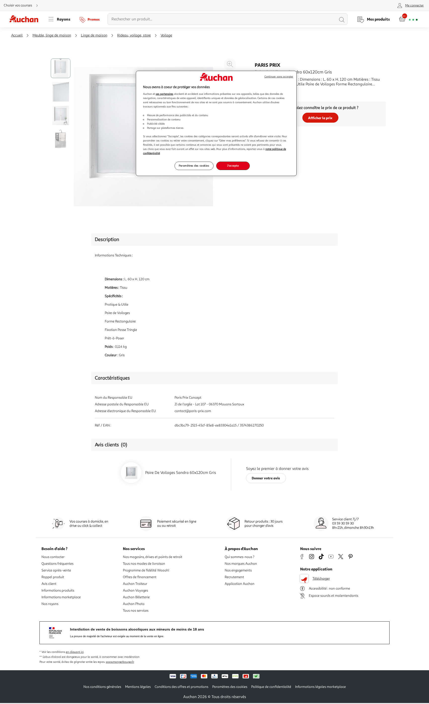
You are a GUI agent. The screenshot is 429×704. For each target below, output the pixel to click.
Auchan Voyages (135, 590)
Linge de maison (94, 35)
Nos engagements (238, 570)
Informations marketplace (61, 597)
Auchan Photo (133, 604)
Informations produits (57, 590)
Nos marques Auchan (241, 564)
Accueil (17, 35)
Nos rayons (49, 604)
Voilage (166, 35)
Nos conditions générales (102, 687)
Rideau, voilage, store (134, 35)
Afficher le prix (320, 118)
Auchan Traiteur (135, 584)
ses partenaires (164, 94)
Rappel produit (52, 577)
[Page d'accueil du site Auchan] (25, 19)
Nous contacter (53, 557)
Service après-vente (56, 570)
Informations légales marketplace (320, 687)
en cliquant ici (75, 652)
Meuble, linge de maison (52, 35)
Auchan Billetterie (136, 597)
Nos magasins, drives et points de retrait (152, 557)
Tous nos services (135, 610)
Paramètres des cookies (194, 165)
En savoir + (264, 91)
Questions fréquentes (57, 564)
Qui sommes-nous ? (239, 557)
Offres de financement (139, 577)
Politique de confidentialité (271, 687)
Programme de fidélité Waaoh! (146, 570)
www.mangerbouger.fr (120, 662)
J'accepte (233, 165)
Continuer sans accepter (278, 76)
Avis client (48, 584)
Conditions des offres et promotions (181, 687)
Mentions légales (138, 687)
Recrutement (234, 577)
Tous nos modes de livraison (144, 564)
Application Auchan (239, 584)
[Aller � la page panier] (408, 19)
